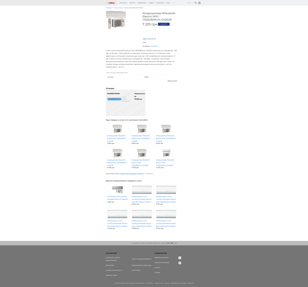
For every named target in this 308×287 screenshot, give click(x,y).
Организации (136, 270)
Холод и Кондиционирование (142, 259)
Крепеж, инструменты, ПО (114, 270)
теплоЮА (154, 46)
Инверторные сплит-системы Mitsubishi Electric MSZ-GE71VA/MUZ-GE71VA (142, 199)
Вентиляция (110, 265)
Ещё (168, 2)
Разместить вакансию (162, 262)
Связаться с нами (159, 283)
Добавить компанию (162, 257)
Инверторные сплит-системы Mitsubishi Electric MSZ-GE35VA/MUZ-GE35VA (166, 223)
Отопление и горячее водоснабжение (113, 259)
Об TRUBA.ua (149, 283)
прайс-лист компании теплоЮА (132, 174)
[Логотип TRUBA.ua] (112, 3)
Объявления (142, 2)
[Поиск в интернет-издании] (195, 2)
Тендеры (151, 2)
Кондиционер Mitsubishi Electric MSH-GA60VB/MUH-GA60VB (165, 162)
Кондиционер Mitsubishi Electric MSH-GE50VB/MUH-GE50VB (141, 162)
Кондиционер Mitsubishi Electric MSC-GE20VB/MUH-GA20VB (166, 138)
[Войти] (199, 2)
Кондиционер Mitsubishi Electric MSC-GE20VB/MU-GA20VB (116, 138)
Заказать (164, 24)
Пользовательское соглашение (178, 283)
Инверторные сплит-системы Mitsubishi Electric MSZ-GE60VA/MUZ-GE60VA (166, 199)
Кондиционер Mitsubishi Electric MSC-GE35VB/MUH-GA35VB (117, 162)
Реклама (157, 267)
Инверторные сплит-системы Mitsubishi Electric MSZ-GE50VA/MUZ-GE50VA (117, 223)
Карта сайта (191, 283)
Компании (123, 2)
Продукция (160, 2)
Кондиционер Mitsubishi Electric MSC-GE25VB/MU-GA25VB (141, 138)
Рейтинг (132, 2)
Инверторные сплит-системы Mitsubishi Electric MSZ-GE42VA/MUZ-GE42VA (142, 223)
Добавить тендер (111, 275)
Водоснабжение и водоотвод (141, 265)
